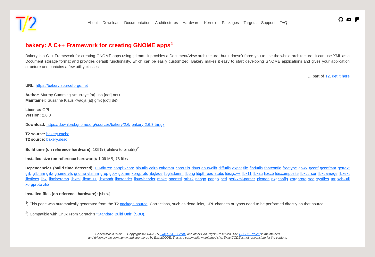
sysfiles (322, 179)
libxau (258, 173)
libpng (190, 173)
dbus (196, 168)
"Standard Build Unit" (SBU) (120, 214)
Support (268, 22)
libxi (44, 179)
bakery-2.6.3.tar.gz (148, 124)
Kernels (210, 22)
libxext (344, 173)
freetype (290, 168)
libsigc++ (232, 173)
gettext (344, 168)
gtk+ (113, 173)
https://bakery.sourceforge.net (62, 85)
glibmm (39, 173)
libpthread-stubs (210, 173)
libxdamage (328, 173)
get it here (341, 76)
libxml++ (89, 179)
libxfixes (32, 179)
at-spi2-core (123, 168)
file (245, 168)
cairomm (166, 168)
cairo (153, 168)
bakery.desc (56, 139)
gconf (314, 168)
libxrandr (106, 179)
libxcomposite (287, 173)
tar (333, 179)
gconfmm (328, 168)
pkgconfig (279, 179)
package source (133, 204)
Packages (230, 22)
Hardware (191, 22)
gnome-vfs (63, 173)
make (162, 179)
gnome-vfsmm (86, 173)
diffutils (225, 168)
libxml (75, 179)
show (104, 194)
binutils (142, 168)
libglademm (174, 173)
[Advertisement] (338, 108)
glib (28, 173)
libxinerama (59, 179)
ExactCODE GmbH (173, 234)
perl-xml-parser (242, 179)
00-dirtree (103, 168)
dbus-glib (209, 168)
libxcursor (308, 173)
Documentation (137, 22)
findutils (256, 168)
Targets (250, 22)
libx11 (247, 173)
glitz (49, 173)
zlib (46, 184)
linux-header (144, 179)
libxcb (269, 173)
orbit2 (189, 179)
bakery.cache (57, 134)
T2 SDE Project (249, 234)
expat (237, 168)
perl (224, 179)
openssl (175, 179)
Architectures (166, 22)
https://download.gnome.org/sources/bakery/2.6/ (88, 124)
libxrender (123, 179)
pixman (263, 179)
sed (311, 179)
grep (104, 173)
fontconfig (272, 168)
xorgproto (140, 173)
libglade (155, 173)
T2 (327, 76)
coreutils (183, 168)
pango (200, 179)
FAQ (283, 22)
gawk (302, 168)
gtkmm (124, 173)
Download (111, 22)
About (93, 22)
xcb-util (343, 179)
